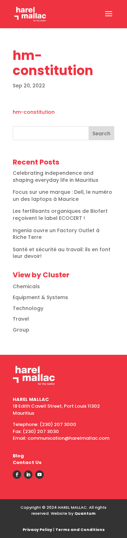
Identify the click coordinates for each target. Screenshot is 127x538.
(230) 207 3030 (41, 431)
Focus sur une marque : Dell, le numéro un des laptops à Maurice (62, 195)
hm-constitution (34, 112)
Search (101, 133)
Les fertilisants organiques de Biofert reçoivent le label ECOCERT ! (60, 215)
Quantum (85, 513)
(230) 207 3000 (58, 424)
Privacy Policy (37, 529)
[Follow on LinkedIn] (28, 474)
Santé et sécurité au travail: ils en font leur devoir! (61, 253)
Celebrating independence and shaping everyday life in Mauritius (55, 176)
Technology (28, 308)
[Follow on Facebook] (17, 474)
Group (21, 329)
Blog (18, 455)
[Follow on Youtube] (39, 474)
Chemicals (26, 286)
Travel (21, 318)
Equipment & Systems (40, 297)
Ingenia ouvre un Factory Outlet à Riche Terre (56, 234)
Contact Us (27, 462)
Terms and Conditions (80, 529)
